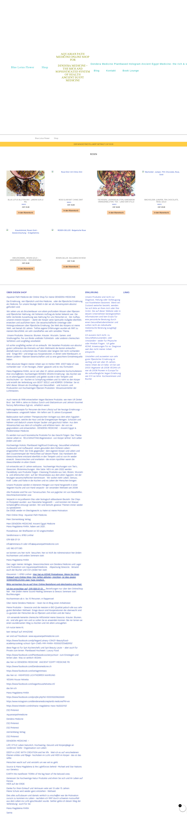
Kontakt (111, 70)
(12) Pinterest (12, 710)
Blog (96, 70)
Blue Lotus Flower (22, 67)
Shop (45, 67)
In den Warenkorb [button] (25, 212)
